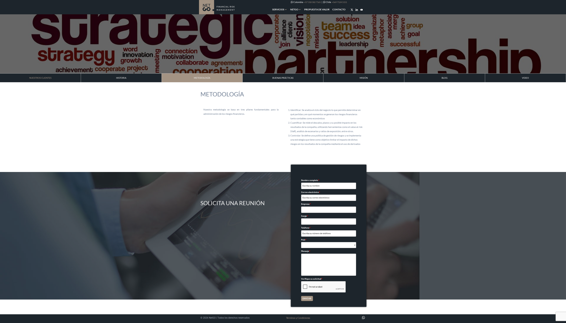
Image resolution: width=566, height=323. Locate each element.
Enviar (307, 298)
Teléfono (306, 227)
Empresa (306, 204)
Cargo (304, 216)
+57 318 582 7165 (312, 2)
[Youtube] (361, 10)
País (303, 239)
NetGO (294, 9)
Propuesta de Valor (316, 9)
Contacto (338, 9)
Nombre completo (310, 180)
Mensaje (305, 251)
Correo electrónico (310, 192)
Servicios (278, 9)
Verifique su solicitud (311, 279)
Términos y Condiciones (298, 317)
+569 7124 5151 (339, 2)
